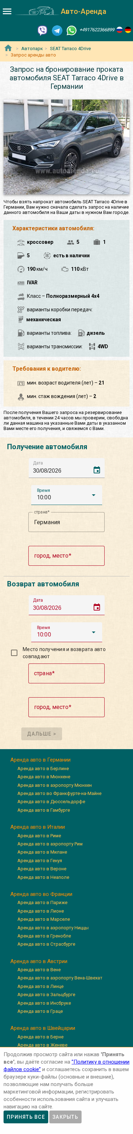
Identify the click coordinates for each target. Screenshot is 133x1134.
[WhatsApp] (71, 30)
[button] (66, 495)
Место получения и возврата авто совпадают (64, 652)
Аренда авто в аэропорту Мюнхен (54, 785)
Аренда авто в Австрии (38, 961)
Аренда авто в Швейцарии (42, 1028)
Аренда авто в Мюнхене (43, 776)
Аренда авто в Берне (40, 1036)
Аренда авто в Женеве (42, 1045)
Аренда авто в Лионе (40, 911)
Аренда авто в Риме (39, 835)
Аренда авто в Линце (40, 986)
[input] (69, 468)
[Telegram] (57, 30)
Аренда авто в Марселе (43, 919)
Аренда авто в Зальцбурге (46, 994)
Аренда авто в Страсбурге (46, 944)
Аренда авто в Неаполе (43, 877)
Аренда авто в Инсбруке (44, 1003)
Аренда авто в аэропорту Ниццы (53, 927)
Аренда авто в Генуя (39, 860)
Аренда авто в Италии (37, 827)
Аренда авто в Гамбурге (43, 810)
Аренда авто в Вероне (41, 868)
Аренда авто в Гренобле (44, 936)
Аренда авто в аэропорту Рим (50, 844)
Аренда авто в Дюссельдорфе (51, 801)
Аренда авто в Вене (39, 969)
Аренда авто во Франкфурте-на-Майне (59, 793)
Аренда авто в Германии (40, 760)
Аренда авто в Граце (40, 1011)
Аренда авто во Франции (41, 894)
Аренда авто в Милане (42, 852)
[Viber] (42, 30)
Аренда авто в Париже (42, 902)
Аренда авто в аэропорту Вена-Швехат (59, 977)
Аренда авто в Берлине (43, 768)
